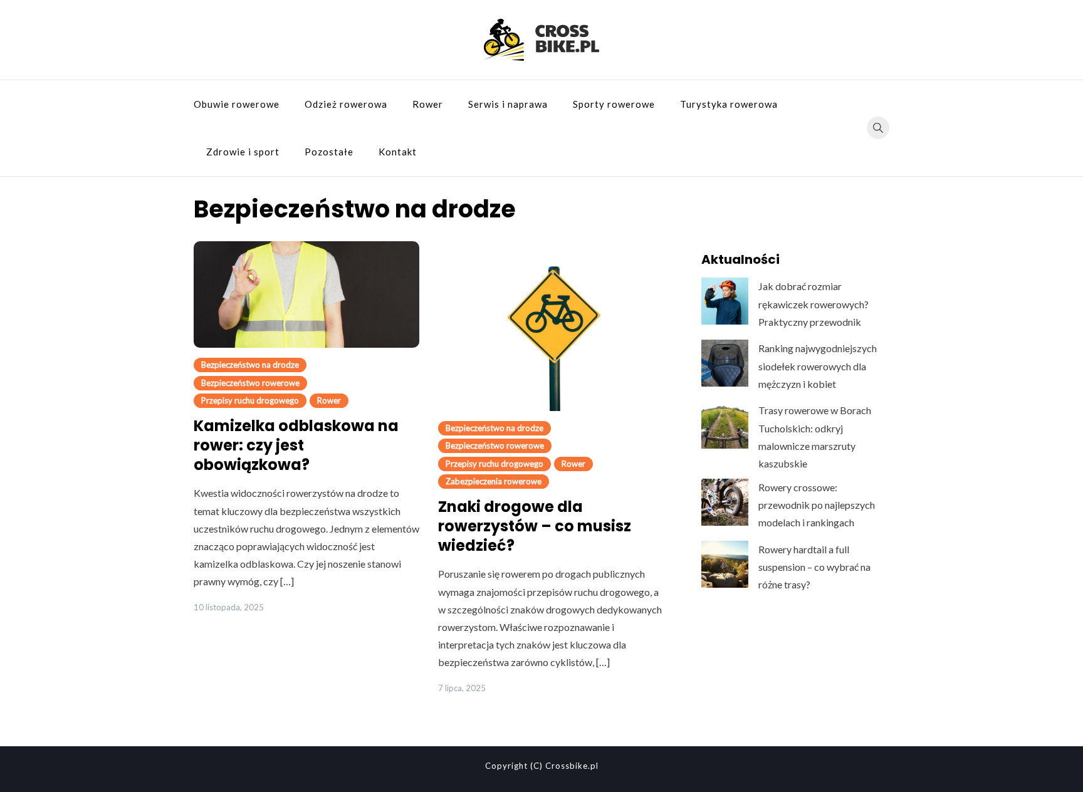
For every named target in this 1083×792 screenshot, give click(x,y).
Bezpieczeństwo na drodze (250, 365)
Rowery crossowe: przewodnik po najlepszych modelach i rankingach (816, 504)
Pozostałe (329, 151)
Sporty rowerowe (614, 104)
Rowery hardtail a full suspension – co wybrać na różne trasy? (814, 566)
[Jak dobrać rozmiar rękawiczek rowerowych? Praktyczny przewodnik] (724, 301)
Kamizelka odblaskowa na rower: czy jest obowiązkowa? (296, 445)
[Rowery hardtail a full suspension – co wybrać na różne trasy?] (724, 564)
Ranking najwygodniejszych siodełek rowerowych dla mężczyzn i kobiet (817, 365)
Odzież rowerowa (346, 104)
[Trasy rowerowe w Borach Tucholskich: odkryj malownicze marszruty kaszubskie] (724, 425)
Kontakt (398, 151)
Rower (427, 104)
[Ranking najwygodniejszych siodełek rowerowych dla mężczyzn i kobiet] (724, 363)
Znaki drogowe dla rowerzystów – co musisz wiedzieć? (534, 526)
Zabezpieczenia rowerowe (494, 481)
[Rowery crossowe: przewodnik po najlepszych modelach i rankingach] (724, 502)
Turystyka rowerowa (729, 104)
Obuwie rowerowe (237, 104)
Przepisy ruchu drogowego (250, 400)
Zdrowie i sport (243, 151)
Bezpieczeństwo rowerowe (250, 383)
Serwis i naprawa (508, 104)
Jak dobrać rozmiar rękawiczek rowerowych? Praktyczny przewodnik (813, 303)
